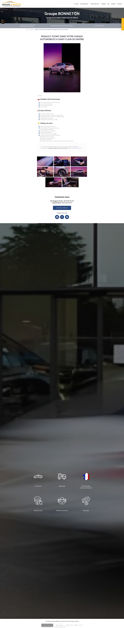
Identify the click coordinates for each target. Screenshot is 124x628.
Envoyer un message (62, 207)
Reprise (104, 3)
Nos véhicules (95, 3)
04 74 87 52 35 (31, 25)
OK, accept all (47, 625)
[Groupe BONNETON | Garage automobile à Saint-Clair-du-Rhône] (11, 4)
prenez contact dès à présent (74, 148)
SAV (108, 3)
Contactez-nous (99, 25)
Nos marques (84, 3)
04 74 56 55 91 (30, 26)
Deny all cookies (60, 625)
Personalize (70, 625)
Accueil (76, 3)
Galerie (113, 3)
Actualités (32, 29)
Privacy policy (79, 625)
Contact (119, 3)
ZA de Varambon (63, 25)
